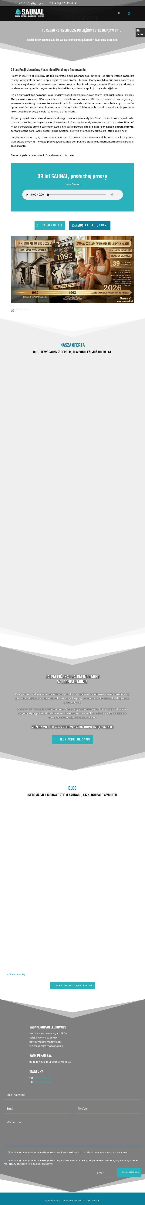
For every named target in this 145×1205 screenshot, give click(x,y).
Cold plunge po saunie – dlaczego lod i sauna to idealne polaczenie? (72, 820)
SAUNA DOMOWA (72, 560)
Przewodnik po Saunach (38, 875)
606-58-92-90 (43, 1077)
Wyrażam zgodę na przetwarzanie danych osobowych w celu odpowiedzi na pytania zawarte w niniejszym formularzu (67, 1152)
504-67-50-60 (42, 1081)
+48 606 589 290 (30, 3)
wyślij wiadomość (131, 1172)
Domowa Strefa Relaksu (107, 826)
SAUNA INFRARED (72, 536)
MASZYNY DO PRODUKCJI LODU (72, 634)
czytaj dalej (72, 842)
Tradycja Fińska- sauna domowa (72, 879)
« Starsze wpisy (16, 974)
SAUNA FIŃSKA (72, 448)
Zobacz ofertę (52, 225)
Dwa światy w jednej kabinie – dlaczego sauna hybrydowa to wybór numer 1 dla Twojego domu (72, 928)
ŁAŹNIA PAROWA (72, 586)
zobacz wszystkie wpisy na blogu (74, 986)
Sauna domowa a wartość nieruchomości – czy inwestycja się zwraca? (72, 869)
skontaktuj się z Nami (92, 225)
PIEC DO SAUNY (72, 610)
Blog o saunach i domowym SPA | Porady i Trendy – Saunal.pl (67, 826)
